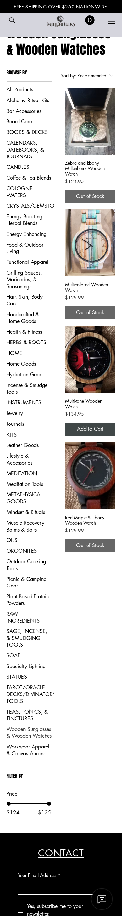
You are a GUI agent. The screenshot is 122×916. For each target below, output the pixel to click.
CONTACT (61, 853)
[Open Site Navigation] (107, 22)
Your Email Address (39, 875)
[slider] (9, 804)
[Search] (12, 20)
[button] (90, 20)
